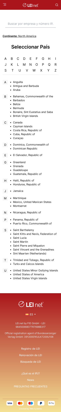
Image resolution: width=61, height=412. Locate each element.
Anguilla (18, 82)
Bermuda (18, 108)
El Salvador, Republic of (27, 155)
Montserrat (20, 205)
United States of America (28, 274)
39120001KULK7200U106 (38, 336)
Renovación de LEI (30, 355)
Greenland (19, 162)
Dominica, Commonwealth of (31, 144)
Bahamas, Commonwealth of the (33, 96)
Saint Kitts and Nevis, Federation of (35, 233)
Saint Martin (20, 241)
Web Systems (36, 408)
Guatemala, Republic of (27, 174)
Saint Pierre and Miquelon (29, 245)
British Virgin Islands (25, 116)
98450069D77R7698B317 (31, 326)
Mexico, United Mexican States (32, 202)
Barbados (19, 100)
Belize (16, 104)
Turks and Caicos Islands (28, 263)
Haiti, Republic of (23, 180)
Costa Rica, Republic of (27, 130)
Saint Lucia (20, 237)
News (30, 380)
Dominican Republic (25, 148)
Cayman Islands (22, 126)
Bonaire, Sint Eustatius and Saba (33, 112)
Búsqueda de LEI (30, 361)
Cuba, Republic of (24, 134)
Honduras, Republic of (26, 184)
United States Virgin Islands (30, 278)
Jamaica (18, 190)
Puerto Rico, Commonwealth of (32, 223)
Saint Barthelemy (23, 230)
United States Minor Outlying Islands (35, 270)
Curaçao (18, 138)
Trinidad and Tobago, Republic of (33, 260)
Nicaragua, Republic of (27, 212)
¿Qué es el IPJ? (30, 373)
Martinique (19, 198)
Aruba (16, 89)
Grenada (18, 166)
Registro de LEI (30, 348)
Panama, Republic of (25, 219)
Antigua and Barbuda (26, 86)
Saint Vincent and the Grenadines (33, 249)
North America (19, 36)
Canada (17, 122)
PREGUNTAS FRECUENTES (30, 386)
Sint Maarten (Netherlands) (29, 253)
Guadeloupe (20, 170)
